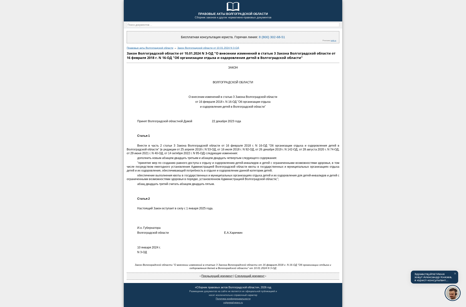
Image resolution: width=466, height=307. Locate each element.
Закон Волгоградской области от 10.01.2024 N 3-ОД (208, 47)
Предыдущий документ (217, 276)
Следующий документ (249, 276)
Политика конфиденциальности (233, 298)
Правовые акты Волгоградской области (150, 47)
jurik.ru (333, 40)
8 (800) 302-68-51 (272, 37)
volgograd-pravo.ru (233, 302)
